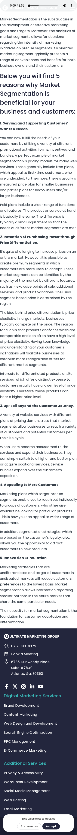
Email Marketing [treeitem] (18, 808)
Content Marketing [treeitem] (20, 714)
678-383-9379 (23, 646)
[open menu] (72, 7)
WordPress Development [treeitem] (26, 781)
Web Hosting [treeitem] (15, 800)
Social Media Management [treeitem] (27, 790)
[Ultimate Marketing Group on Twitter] (15, 686)
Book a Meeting (24, 654)
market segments (15, 36)
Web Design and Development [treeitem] (30, 723)
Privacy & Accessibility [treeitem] (23, 773)
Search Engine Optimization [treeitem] (28, 732)
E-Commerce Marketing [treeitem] (25, 750)
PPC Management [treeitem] (19, 741)
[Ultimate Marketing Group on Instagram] (23, 686)
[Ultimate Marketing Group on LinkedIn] (32, 686)
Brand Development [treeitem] (21, 705)
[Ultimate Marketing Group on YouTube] (40, 686)
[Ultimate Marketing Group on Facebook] (6, 686)
